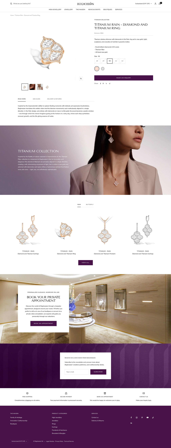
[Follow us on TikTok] (153, 417)
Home (12, 15)
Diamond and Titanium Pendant (104, 254)
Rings (54, 424)
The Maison (80, 10)
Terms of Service (69, 441)
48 (97, 61)
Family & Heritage (16, 417)
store (118, 400)
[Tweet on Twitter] (106, 83)
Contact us (95, 417)
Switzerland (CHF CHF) (142, 4)
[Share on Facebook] (100, 83)
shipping (28, 400)
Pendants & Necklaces (59, 430)
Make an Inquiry (123, 78)
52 (122, 61)
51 (116, 61)
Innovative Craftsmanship (18, 421)
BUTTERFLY (90, 204)
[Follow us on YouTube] (147, 417)
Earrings (54, 427)
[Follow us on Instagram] (136, 417)
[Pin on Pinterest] (103, 83)
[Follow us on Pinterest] (142, 417)
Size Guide (36, 99)
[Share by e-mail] (109, 83)
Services (118, 10)
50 (110, 61)
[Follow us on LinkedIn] (131, 423)
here (149, 400)
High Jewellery (55, 10)
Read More (22, 99)
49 (103, 61)
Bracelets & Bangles (58, 433)
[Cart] (160, 4)
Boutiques (107, 10)
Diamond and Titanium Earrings (28, 254)
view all (85, 263)
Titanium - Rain (28, 251)
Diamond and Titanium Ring (66, 254)
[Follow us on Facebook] (131, 417)
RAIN (79, 204)
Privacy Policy (59, 441)
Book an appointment (43, 323)
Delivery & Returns (54, 99)
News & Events (94, 10)
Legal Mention (50, 441)
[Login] (155, 3)
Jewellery (68, 10)
